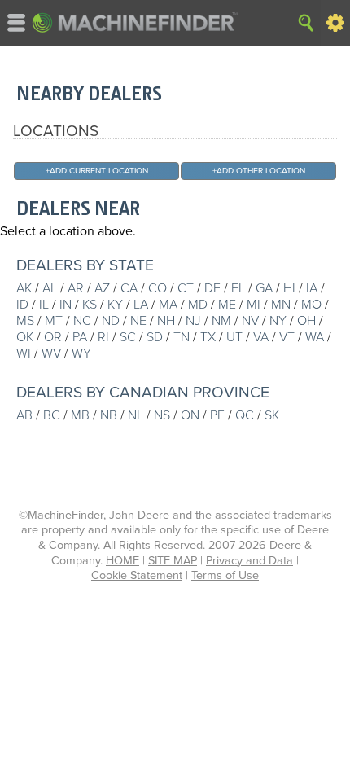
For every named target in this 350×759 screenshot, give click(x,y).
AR (76, 288)
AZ (102, 288)
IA (311, 288)
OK (24, 337)
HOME (122, 561)
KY (115, 304)
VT (287, 337)
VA (261, 337)
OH (306, 321)
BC (51, 415)
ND (111, 321)
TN (181, 337)
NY (278, 321)
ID (22, 304)
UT (234, 337)
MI (253, 304)
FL (238, 288)
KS (89, 304)
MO (311, 304)
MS (25, 321)
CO (157, 288)
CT (185, 288)
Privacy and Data (249, 561)
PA (79, 337)
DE (212, 288)
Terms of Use (225, 575)
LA (140, 304)
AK (24, 288)
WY (81, 353)
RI (103, 337)
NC (82, 321)
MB (80, 415)
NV (250, 321)
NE (138, 321)
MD (198, 304)
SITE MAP (172, 561)
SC (128, 337)
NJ (193, 321)
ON (190, 415)
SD (155, 337)
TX (208, 337)
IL (44, 304)
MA (168, 304)
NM (221, 321)
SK (272, 415)
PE (217, 415)
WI (23, 353)
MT (54, 321)
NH (166, 321)
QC (244, 415)
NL (135, 415)
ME (227, 304)
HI (289, 288)
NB (108, 415)
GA (264, 288)
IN (65, 304)
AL (49, 288)
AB (24, 415)
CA (129, 288)
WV (51, 353)
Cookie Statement (136, 575)
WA (314, 337)
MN (281, 304)
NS (162, 415)
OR (53, 337)
